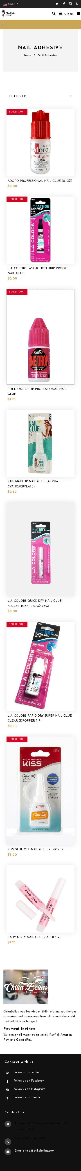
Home (26, 55)
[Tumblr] (77, 3)
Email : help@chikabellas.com (34, 1150)
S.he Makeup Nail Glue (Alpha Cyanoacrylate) (33, 484)
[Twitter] (58, 3)
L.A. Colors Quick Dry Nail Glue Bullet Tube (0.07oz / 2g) (35, 603)
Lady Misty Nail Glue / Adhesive (34, 937)
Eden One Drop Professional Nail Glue (37, 392)
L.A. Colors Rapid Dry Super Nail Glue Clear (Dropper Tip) (40, 718)
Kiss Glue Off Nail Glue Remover (35, 849)
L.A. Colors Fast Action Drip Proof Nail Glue (37, 271)
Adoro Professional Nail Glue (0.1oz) (40, 181)
